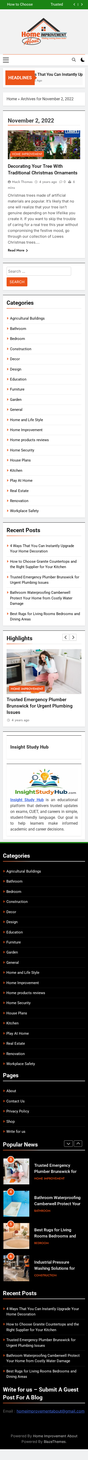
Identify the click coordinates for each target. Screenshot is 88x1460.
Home (12, 99)
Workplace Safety (24, 511)
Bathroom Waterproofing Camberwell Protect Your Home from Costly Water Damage (41, 598)
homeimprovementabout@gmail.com (51, 1411)
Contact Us (15, 1101)
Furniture (17, 389)
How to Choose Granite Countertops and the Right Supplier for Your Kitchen (18, 5)
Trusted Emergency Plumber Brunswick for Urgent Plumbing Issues (49, 5)
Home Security (22, 450)
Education (18, 379)
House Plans (20, 460)
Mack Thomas (22, 181)
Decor (15, 359)
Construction (20, 349)
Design (15, 369)
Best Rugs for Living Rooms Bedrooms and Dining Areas (55, 1236)
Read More (16, 250)
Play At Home (21, 480)
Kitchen (16, 470)
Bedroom (17, 339)
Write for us (15, 1131)
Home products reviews (29, 440)
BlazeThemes (55, 1441)
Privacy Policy (17, 1111)
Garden (16, 399)
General (16, 409)
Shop (10, 1121)
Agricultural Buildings (27, 318)
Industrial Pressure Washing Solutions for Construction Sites (54, 1268)
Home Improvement (27, 154)
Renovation (19, 501)
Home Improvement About (55, 1436)
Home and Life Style (26, 420)
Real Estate (19, 491)
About (11, 1091)
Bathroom (18, 328)
